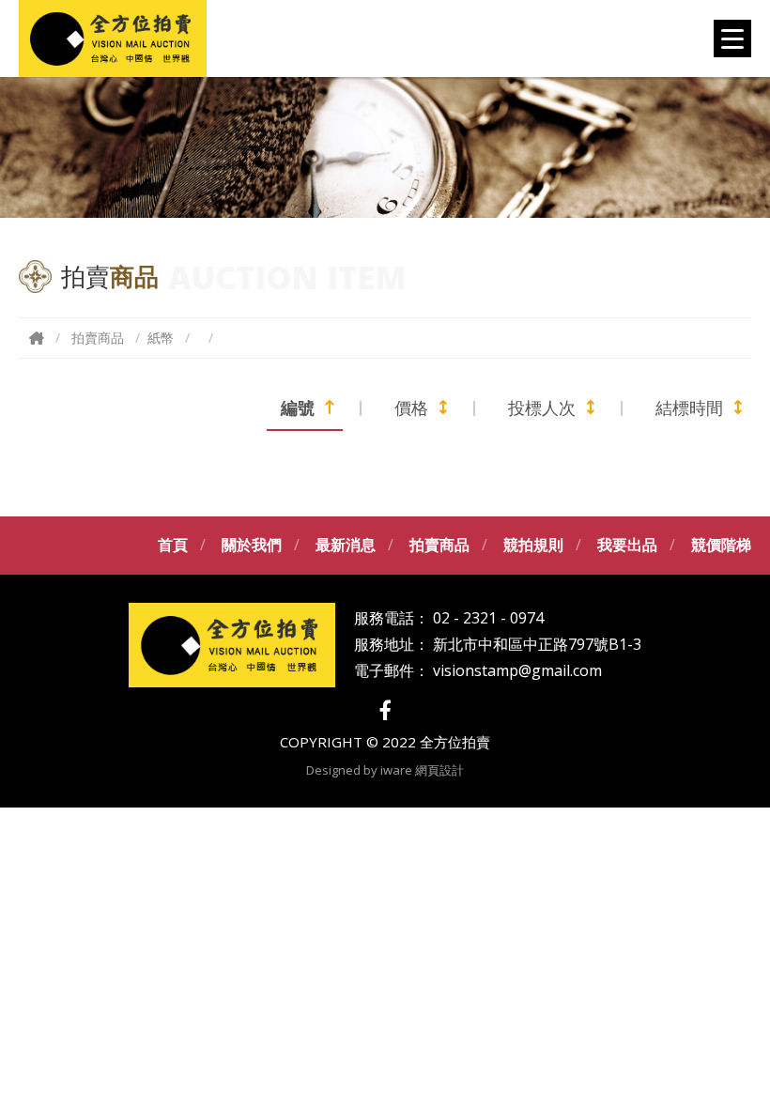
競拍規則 (533, 544)
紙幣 (160, 337)
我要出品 (627, 544)
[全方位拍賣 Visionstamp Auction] (113, 38)
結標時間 (689, 407)
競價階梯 (721, 544)
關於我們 (252, 544)
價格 (411, 407)
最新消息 (346, 544)
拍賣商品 (97, 337)
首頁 (173, 544)
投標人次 (542, 407)
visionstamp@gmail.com (517, 670)
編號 (298, 407)
